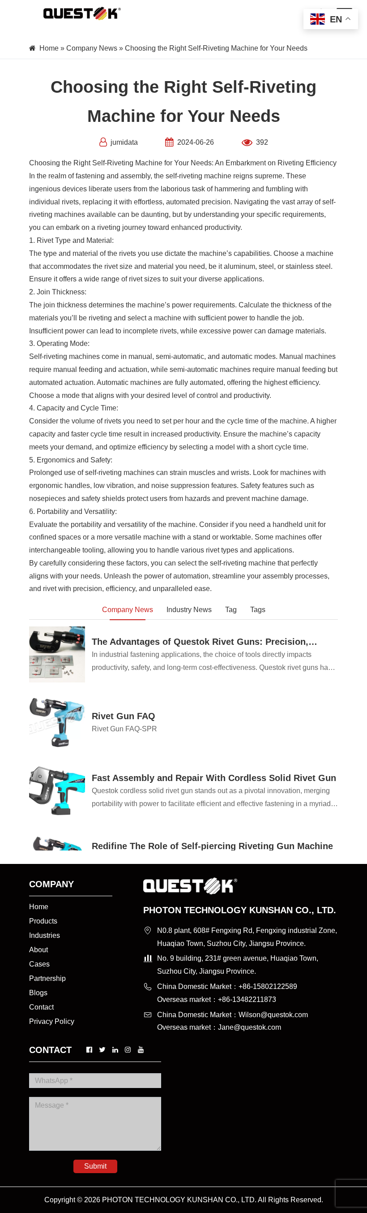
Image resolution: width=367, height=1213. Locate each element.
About (38, 950)
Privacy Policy (51, 1021)
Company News (91, 48)
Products (43, 921)
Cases (39, 964)
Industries (44, 935)
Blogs (38, 993)
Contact (41, 1007)
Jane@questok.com (249, 1027)
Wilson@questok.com (273, 1015)
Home (49, 48)
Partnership (47, 978)
